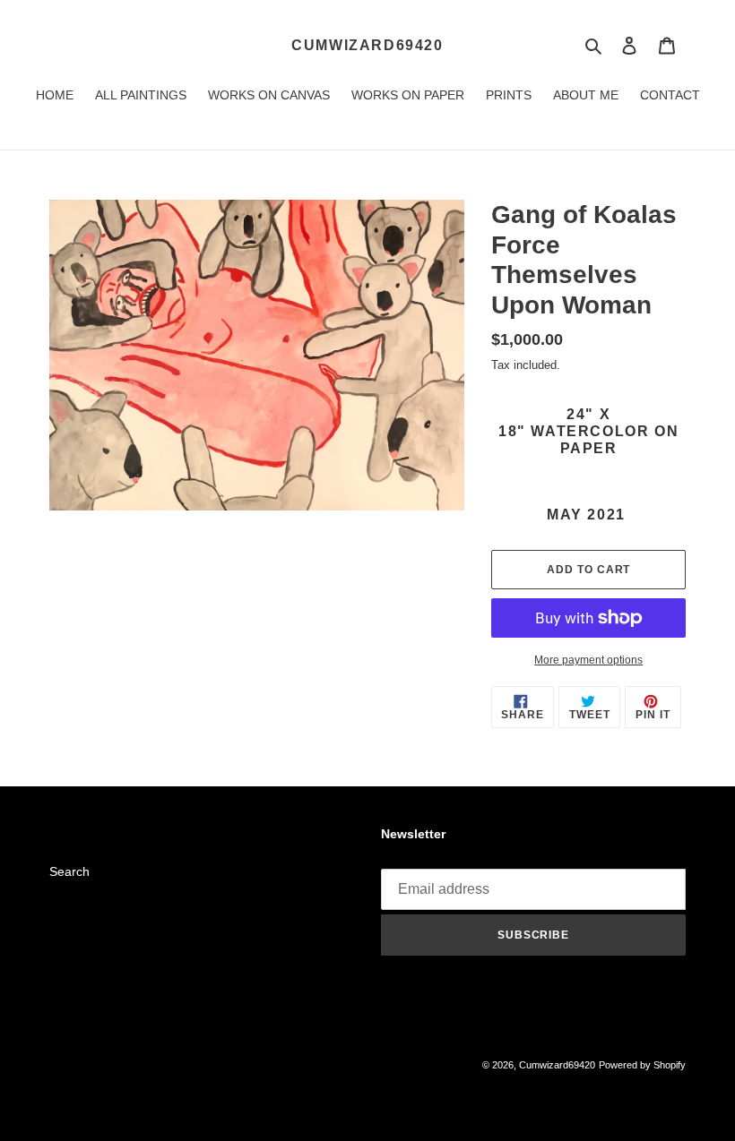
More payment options (588, 660)
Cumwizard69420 (367, 45)
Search (69, 871)
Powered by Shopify (642, 1065)
